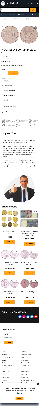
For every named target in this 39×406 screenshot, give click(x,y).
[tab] (19, 81)
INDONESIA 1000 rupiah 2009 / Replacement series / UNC (29, 233)
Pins (27, 15)
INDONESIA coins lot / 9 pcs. (10, 232)
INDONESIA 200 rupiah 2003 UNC (29, 263)
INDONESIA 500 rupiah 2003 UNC (9, 263)
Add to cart (13, 73)
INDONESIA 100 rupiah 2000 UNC (10, 293)
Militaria (21, 15)
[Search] (33, 10)
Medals (34, 15)
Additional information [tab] (10, 106)
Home (2, 19)
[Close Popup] (38, 384)
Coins (3, 15)
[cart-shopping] (37, 3)
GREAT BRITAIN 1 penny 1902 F (29, 293)
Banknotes (12, 15)
